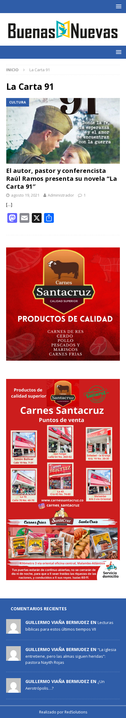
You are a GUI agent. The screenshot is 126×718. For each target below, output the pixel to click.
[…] (9, 204)
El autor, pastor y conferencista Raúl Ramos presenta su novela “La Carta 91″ (61, 178)
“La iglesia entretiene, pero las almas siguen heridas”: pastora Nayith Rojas (70, 656)
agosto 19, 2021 (25, 195)
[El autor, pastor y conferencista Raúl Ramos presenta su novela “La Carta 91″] (63, 130)
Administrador (61, 195)
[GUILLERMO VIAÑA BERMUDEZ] (13, 630)
